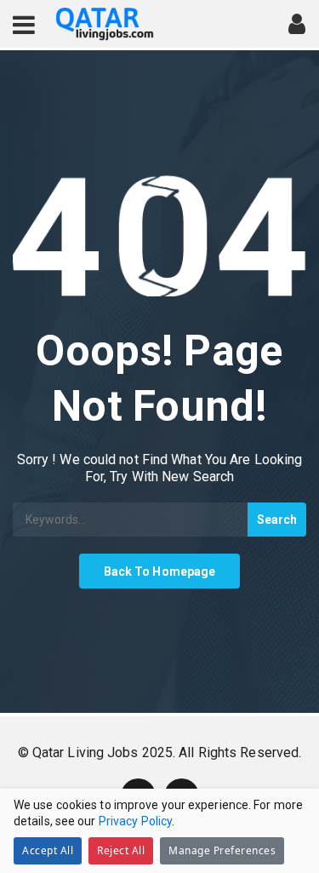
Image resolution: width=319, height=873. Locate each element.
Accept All (47, 850)
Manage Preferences (222, 850)
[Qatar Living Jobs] (104, 24)
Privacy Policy (135, 821)
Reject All (121, 850)
